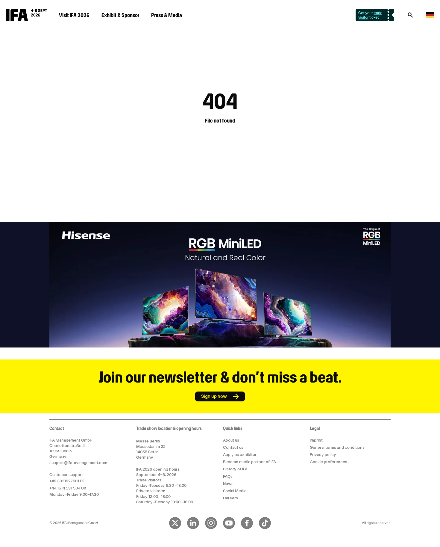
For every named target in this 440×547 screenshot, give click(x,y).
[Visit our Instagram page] (211, 528)
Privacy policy (323, 454)
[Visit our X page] (175, 528)
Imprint (316, 440)
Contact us (233, 447)
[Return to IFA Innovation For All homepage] (26, 19)
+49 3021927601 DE (67, 481)
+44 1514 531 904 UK (67, 488)
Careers (230, 498)
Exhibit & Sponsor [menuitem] (120, 15)
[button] (410, 16)
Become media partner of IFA (249, 462)
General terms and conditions (337, 447)
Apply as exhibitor (240, 454)
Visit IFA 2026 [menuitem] (74, 15)
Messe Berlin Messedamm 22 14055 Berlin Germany (151, 449)
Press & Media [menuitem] (166, 15)
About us (231, 440)
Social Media (234, 491)
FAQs (228, 476)
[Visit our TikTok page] (265, 528)
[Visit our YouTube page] (229, 528)
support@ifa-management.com (78, 462)
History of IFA (235, 469)
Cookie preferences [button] (328, 462)
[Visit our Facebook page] (247, 528)
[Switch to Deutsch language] (430, 17)
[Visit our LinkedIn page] (193, 528)
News (228, 483)
